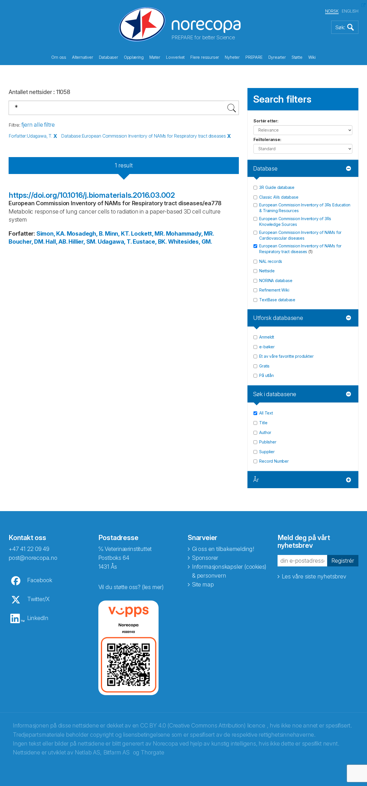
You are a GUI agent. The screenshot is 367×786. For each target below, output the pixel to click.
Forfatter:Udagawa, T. (30, 136)
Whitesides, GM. (190, 241)
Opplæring (134, 57)
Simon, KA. (50, 233)
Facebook (39, 580)
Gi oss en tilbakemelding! (223, 548)
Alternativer (82, 57)
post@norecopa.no (33, 557)
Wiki (312, 57)
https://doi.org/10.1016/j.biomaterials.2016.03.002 (92, 195)
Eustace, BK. (150, 241)
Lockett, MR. (148, 233)
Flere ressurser (204, 57)
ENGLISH (350, 11)
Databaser (108, 57)
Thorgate (152, 752)
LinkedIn (37, 618)
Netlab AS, (88, 752)
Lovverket (175, 57)
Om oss (58, 57)
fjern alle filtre (38, 124)
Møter (154, 57)
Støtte (297, 57)
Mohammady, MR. (190, 233)
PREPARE (254, 57)
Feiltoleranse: (267, 139)
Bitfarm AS (117, 752)
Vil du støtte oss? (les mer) (131, 587)
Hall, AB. (56, 241)
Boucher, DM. (26, 241)
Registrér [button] (342, 560)
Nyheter (232, 57)
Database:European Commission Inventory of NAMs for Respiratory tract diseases (143, 136)
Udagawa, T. (115, 241)
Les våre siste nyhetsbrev (314, 576)
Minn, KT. (117, 233)
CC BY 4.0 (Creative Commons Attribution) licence (202, 725)
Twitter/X (38, 599)
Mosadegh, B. (85, 233)
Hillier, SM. (82, 241)
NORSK (332, 11)
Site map (203, 584)
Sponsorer (205, 557)
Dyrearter (277, 57)
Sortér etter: (265, 120)
